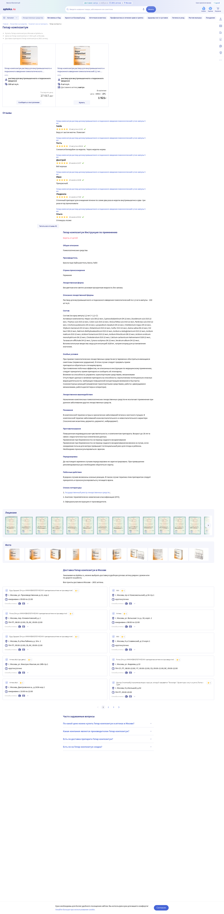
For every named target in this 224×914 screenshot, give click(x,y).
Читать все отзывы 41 (48, 226)
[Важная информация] (220, 46)
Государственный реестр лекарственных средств (87, 492)
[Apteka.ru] (11, 9)
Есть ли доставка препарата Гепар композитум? (88, 738)
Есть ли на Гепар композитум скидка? (82, 746)
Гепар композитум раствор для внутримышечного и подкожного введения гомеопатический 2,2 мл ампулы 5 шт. (80, 70)
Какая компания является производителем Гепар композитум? (96, 731)
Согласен (161, 907)
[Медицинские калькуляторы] (220, 39)
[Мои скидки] (220, 26)
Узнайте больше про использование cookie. (75, 909)
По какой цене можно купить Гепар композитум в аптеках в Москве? (98, 723)
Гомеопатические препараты (38, 24)
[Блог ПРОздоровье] (220, 32)
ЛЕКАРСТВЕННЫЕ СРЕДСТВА (18, 24)
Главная (5, 24)
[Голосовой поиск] (143, 9)
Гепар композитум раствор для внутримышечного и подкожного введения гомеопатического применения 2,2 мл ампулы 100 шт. (28, 70)
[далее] (208, 525)
